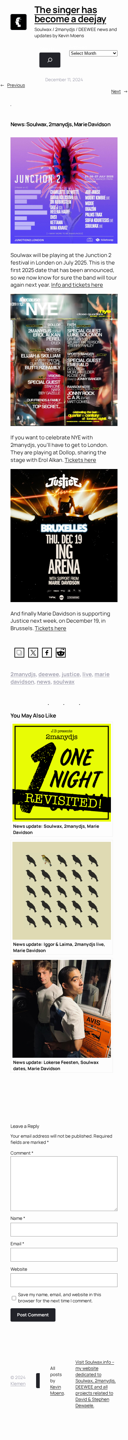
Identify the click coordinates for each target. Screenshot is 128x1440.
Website (19, 1269)
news (44, 681)
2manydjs (23, 674)
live (87, 674)
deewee (48, 674)
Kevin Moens (57, 1390)
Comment (22, 1153)
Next (116, 91)
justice (71, 674)
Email (17, 1244)
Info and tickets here (77, 284)
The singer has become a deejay (70, 14)
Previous (16, 85)
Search (46, 49)
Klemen (18, 1384)
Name (18, 1218)
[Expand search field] (49, 60)
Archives (78, 47)
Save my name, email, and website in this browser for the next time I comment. (59, 1298)
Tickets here (80, 459)
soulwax (64, 681)
